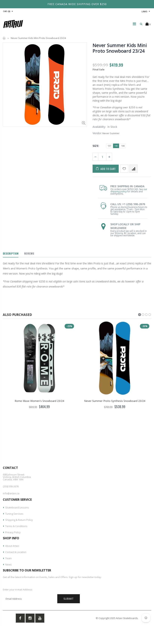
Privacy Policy (13, 532)
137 (109, 145)
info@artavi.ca (11, 493)
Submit (68, 598)
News (8, 564)
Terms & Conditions (16, 526)
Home (4, 38)
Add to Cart (108, 169)
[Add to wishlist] (124, 169)
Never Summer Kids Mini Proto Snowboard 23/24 (120, 48)
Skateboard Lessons (17, 507)
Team (8, 558)
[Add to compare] (133, 169)
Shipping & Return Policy (19, 520)
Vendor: (97, 133)
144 (123, 145)
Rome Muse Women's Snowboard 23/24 (39, 401)
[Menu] (134, 23)
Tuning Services (14, 513)
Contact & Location (15, 552)
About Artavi (12, 546)
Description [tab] (10, 253)
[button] (139, 314)
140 (116, 145)
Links (144, 11)
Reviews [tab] (29, 253)
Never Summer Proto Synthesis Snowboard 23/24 (114, 401)
